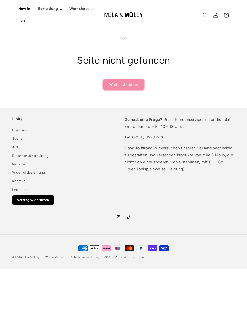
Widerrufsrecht (55, 257)
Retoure (18, 164)
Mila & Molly (32, 257)
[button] (50, 9)
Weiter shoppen (123, 84)
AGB (16, 147)
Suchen (18, 139)
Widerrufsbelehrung (28, 173)
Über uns (19, 130)
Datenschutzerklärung (30, 156)
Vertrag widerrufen (33, 200)
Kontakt (18, 181)
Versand (120, 257)
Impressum (21, 190)
